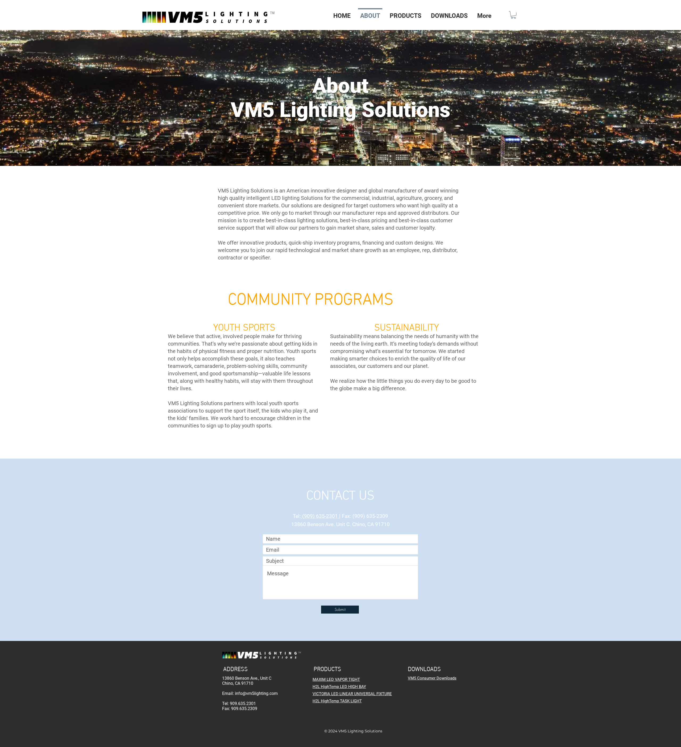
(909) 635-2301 (320, 516)
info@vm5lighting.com (256, 693)
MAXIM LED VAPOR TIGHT (336, 679)
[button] (405, 13)
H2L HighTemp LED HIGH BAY (339, 686)
